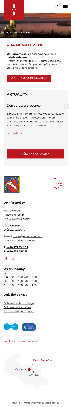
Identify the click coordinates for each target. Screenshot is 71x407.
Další (66, 106)
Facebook (6, 259)
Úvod (5, 33)
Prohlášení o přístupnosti (19, 312)
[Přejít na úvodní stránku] (14, 10)
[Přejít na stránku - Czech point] (11, 327)
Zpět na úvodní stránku (29, 78)
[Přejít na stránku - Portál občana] (29, 327)
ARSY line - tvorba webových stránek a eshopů (35, 403)
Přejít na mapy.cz (36, 369)
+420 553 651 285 (17, 247)
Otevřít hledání (57, 6)
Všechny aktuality (35, 154)
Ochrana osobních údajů (19, 303)
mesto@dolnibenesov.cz (28, 237)
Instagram (13, 259)
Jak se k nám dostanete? (24, 341)
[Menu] (65, 6)
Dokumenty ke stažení (17, 307)
